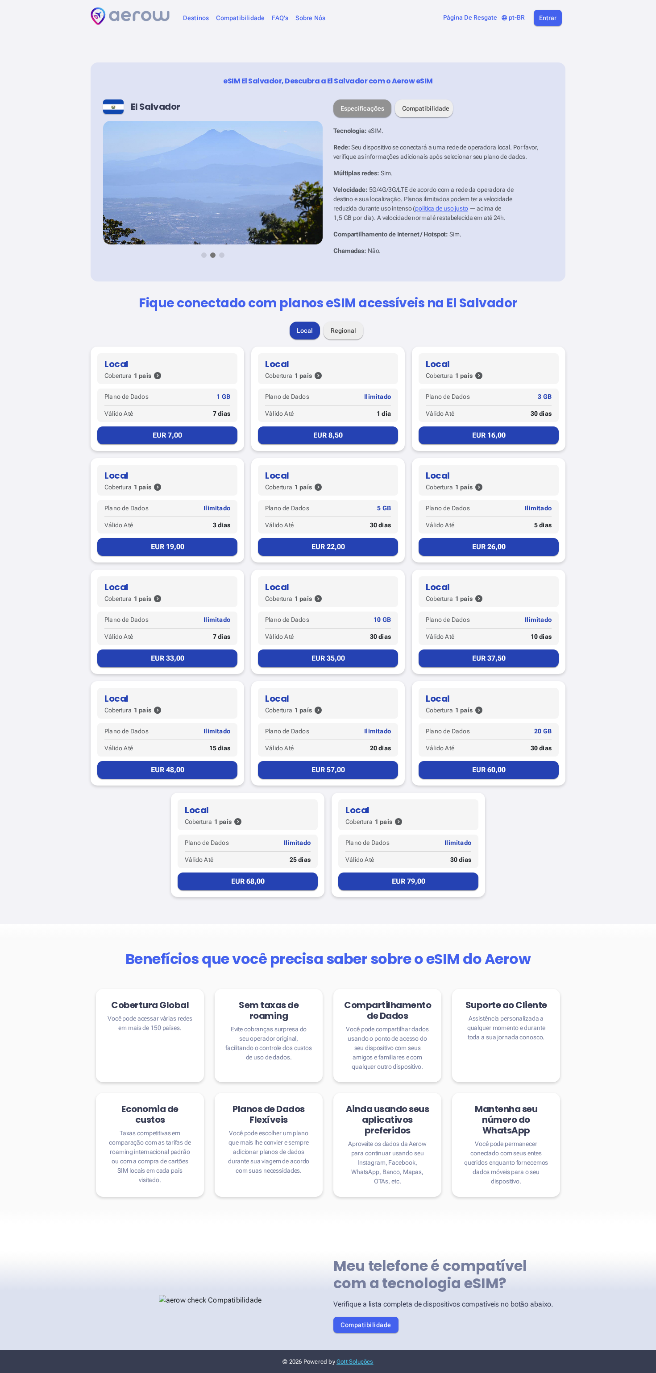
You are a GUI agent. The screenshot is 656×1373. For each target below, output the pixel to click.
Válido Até (118, 413)
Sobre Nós (310, 18)
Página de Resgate (470, 17)
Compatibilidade (240, 18)
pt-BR (513, 17)
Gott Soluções (355, 1361)
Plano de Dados (126, 396)
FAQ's (280, 18)
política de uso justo (441, 208)
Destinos (196, 18)
